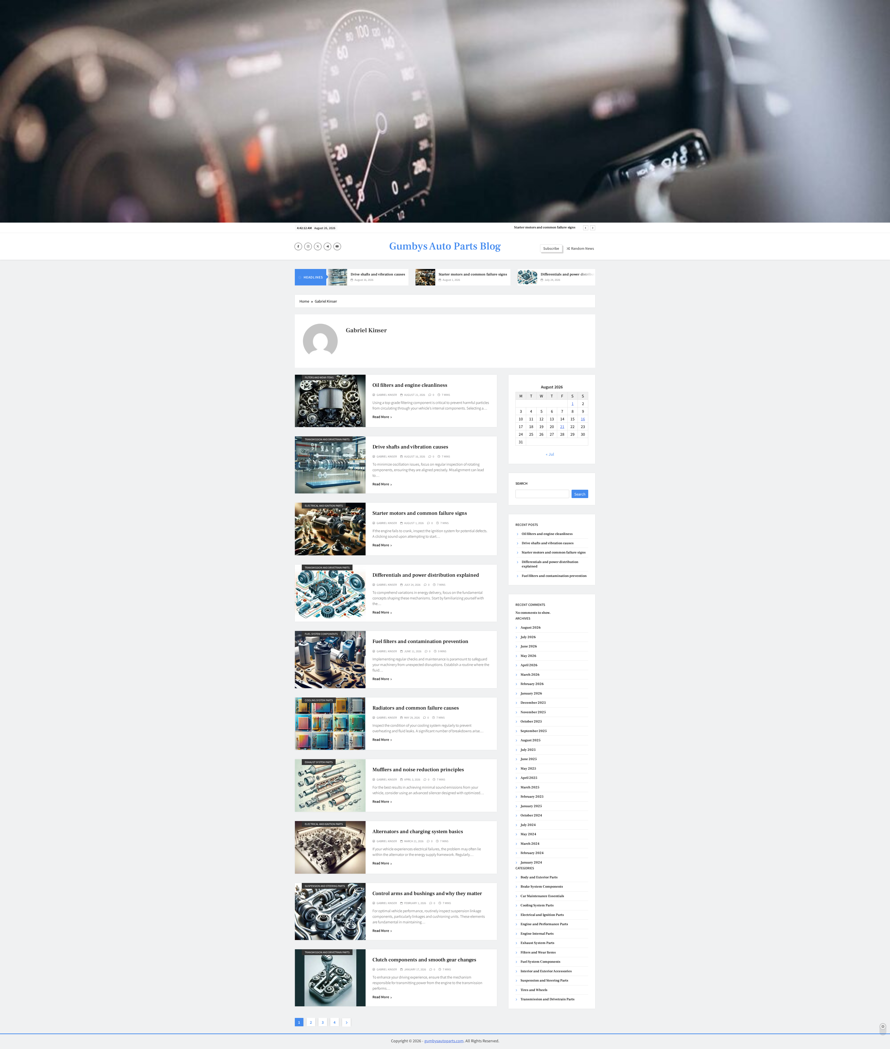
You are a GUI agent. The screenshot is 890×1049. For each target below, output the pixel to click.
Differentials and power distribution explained (540, 227)
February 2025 (532, 796)
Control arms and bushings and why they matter (427, 893)
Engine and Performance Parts (544, 924)
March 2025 (530, 787)
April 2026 (529, 665)
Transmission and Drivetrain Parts (327, 439)
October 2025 (531, 721)
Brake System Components (542, 886)
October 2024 (531, 815)
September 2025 (534, 731)
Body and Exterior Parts (539, 877)
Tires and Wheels (534, 990)
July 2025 (528, 750)
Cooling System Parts (319, 700)
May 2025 (528, 768)
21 (562, 426)
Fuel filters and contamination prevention (420, 641)
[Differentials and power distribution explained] (467, 277)
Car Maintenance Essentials (542, 896)
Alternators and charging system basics (417, 831)
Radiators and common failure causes (415, 708)
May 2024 (528, 834)
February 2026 (532, 684)
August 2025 (530, 740)
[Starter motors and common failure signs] (365, 277)
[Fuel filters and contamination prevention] (577, 277)
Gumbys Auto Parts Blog (445, 246)
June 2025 (529, 759)
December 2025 (533, 702)
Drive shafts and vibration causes (410, 447)
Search (521, 483)
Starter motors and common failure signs (412, 274)
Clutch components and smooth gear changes (424, 959)
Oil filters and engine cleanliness (409, 385)
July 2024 (528, 825)
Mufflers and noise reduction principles (418, 769)
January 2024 (531, 862)
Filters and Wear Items (319, 377)
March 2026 (530, 674)
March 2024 (530, 843)
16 (583, 419)
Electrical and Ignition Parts (324, 505)
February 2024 (532, 853)
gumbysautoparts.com (444, 1040)
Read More (380, 416)
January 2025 (531, 806)
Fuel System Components (321, 634)
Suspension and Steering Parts (325, 886)
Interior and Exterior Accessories (546, 971)
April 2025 (529, 778)
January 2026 (531, 693)
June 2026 (529, 646)
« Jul (550, 454)
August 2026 (531, 627)
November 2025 (533, 712)
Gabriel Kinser (387, 394)
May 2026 (528, 656)
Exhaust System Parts (319, 762)
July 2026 (528, 637)
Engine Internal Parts (537, 933)
